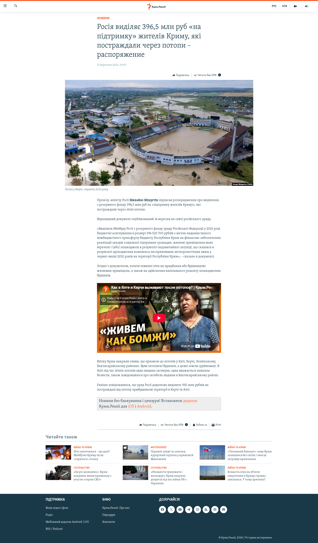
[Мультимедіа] (295, 6)
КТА (284, 6)
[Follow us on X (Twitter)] (171, 509)
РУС (274, 6)
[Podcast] (214, 509)
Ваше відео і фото (57, 508)
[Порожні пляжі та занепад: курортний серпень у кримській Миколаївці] (135, 452)
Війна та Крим (83, 447)
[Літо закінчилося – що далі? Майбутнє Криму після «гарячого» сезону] (58, 452)
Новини (103, 18)
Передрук (108, 515)
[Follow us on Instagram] (197, 509)
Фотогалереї (158, 447)
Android (144, 406)
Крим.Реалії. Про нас (116, 508)
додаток (190, 401)
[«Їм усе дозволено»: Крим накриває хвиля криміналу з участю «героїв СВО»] (58, 473)
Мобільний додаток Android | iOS (67, 522)
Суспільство (82, 468)
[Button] (181, 75)
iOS (131, 406)
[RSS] (206, 509)
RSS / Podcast (54, 529)
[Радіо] (306, 6)
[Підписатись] (223, 509)
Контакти (108, 522)
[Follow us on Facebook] (162, 509)
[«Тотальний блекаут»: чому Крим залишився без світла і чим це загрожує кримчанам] (212, 452)
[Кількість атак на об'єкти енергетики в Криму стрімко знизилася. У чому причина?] (212, 473)
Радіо (49, 515)
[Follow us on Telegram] (188, 509)
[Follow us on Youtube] (179, 509)
